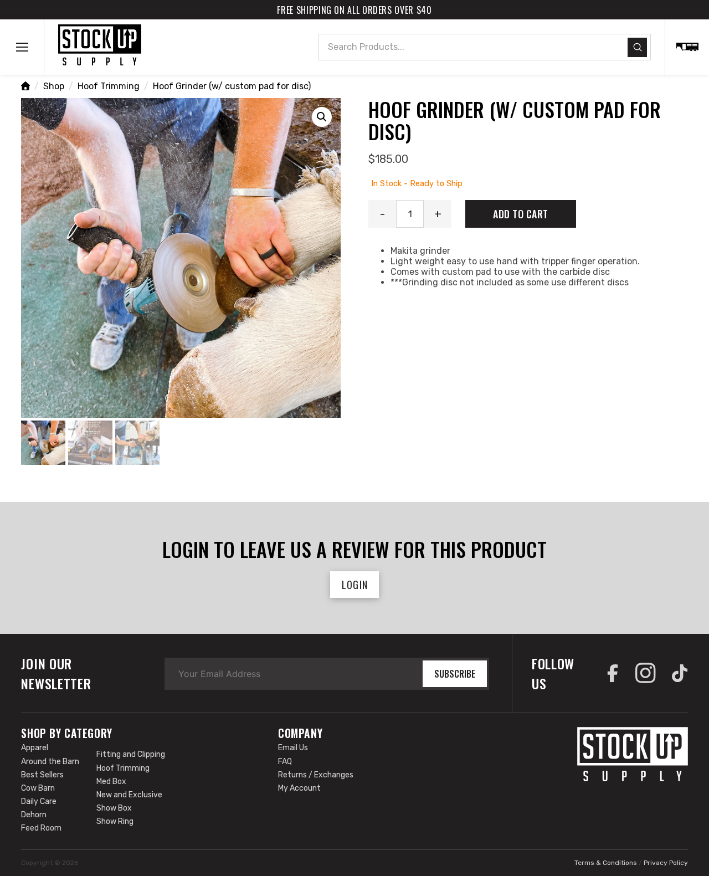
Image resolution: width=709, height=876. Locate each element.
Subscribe (454, 673)
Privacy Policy (666, 863)
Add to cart (520, 214)
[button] (22, 47)
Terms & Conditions (605, 863)
